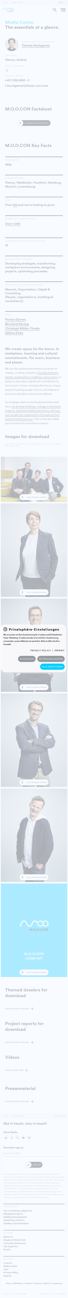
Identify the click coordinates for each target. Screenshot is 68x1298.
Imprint (59, 650)
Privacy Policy (41, 650)
